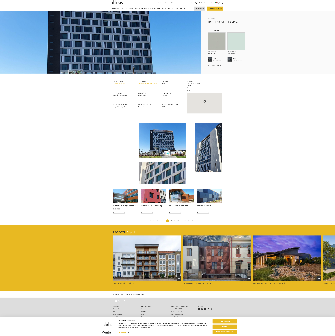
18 (174, 221)
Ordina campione (215, 8)
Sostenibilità (116, 309)
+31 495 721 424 (176, 317)
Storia (114, 311)
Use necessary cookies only (224, 331)
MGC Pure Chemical (178, 205)
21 (185, 221)
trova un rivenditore (217, 65)
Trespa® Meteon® (119, 83)
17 (171, 221)
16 (167, 221)
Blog (142, 317)
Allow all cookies (225, 321)
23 (192, 221)
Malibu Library (204, 205)
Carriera (143, 309)
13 (157, 221)
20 (181, 221)
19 (178, 221)
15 (164, 221)
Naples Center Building (152, 205)
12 (153, 221)
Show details (122, 332)
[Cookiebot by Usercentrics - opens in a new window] (107, 332)
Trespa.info (199, 8)
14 (160, 221)
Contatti (143, 311)
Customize (224, 326)
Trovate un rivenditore (207, 3)
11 (150, 221)
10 (146, 221)
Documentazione (117, 314)
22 (188, 221)
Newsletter (116, 317)
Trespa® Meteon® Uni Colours (147, 83)
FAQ (142, 314)
